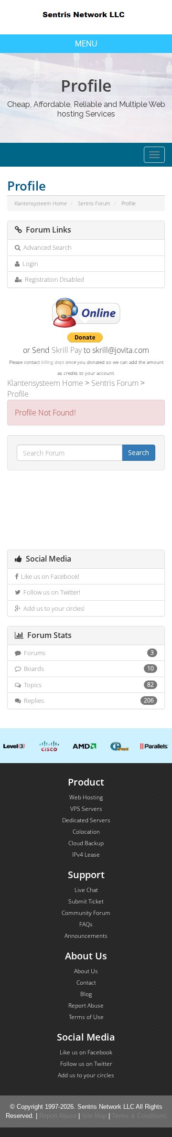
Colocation (86, 832)
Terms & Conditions (139, 1115)
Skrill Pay (67, 350)
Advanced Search (46, 247)
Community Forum (86, 913)
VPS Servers (86, 809)
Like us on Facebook (86, 1052)
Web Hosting (86, 797)
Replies (87, 700)
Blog (86, 994)
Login (29, 263)
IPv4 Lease (86, 854)
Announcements (86, 936)
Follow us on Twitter (86, 1064)
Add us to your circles (86, 1075)
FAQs (86, 924)
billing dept (52, 362)
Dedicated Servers (86, 820)
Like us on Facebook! (48, 576)
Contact (86, 982)
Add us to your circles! (53, 608)
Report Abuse (86, 1005)
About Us (86, 971)
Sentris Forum (94, 203)
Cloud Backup (86, 843)
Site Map (94, 1115)
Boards (87, 668)
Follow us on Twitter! (50, 592)
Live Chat (86, 890)
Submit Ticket (86, 901)
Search (138, 452)
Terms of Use (86, 1017)
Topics (87, 684)
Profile (18, 394)
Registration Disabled (53, 279)
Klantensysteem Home (40, 203)
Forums (87, 652)
